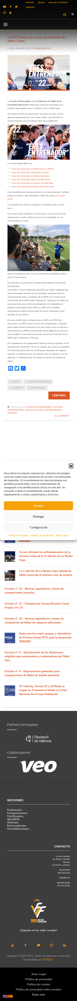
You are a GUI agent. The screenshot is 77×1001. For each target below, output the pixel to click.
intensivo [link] (17, 388)
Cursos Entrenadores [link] (39, 407)
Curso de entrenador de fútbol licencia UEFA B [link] (32, 169)
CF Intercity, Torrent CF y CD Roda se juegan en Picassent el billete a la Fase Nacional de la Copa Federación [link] (43, 690)
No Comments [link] (62, 416)
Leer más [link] (59, 395)
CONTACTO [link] (64, 878)
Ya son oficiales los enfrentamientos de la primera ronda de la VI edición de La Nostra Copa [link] (46, 556)
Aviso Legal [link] (62, 535)
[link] (5, 7)
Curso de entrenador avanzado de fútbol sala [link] (32, 183)
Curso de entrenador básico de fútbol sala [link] (30, 179)
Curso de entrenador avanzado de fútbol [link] (30, 172)
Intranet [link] (30, 2)
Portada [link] (12, 413)
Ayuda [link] (41, 2)
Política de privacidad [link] (42, 535)
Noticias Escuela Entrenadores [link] (43, 410)
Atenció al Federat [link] (58, 2)
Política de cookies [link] (19, 535)
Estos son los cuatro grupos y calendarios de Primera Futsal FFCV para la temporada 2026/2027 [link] (45, 637)
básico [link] (16, 382)
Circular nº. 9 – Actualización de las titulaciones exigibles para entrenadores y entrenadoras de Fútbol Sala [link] (37, 656)
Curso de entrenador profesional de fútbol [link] (30, 176)
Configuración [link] (38, 527)
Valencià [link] (30, 7)
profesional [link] (38, 388)
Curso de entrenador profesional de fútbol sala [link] (32, 186)
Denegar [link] (38, 516)
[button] (71, 466)
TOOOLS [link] (47, 959)
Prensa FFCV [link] (43, 48)
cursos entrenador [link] (39, 382)
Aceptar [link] (39, 505)
